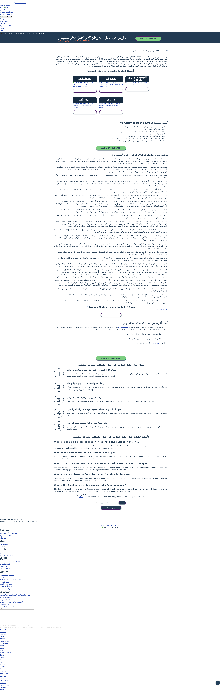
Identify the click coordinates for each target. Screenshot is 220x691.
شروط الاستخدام (5, 597)
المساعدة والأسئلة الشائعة (8, 533)
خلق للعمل (3, 566)
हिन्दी (1, 650)
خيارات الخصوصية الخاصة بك (9, 607)
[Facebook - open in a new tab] (1, 615)
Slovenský (4, 674)
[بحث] (6, 7)
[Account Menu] (6, 17)
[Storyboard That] (20, 3)
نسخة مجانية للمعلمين (7, 575)
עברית (2, 646)
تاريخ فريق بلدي (5, 568)
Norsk (2, 662)
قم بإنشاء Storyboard (148, 38)
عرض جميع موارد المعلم (111, 508)
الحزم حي (3, 577)
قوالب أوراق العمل (6, 586)
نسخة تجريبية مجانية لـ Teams (10, 561)
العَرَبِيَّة (2, 648)
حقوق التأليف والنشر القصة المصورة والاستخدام (15, 595)
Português (4, 643)
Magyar (3, 676)
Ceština (3, 671)
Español (3, 632)
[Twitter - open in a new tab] (1, 621)
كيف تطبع (3, 538)
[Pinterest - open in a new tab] (1, 624)
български (4, 680)
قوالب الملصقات (5, 589)
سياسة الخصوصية (5, 600)
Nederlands (4, 641)
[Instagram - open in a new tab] (1, 618)
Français (3, 634)
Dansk (2, 655)
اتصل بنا (2, 547)
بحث (121, 503)
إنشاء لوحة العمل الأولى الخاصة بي (110, 525)
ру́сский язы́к (5, 653)
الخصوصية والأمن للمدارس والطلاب (11, 602)
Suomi (2, 660)
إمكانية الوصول (5, 604)
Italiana (3, 639)
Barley (81, 497)
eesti (2, 690)
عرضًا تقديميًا (157, 343)
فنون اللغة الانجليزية (21, 33)
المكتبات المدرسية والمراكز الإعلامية (11, 579)
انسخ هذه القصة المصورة (111, 315)
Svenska (3, 657)
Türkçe (2, 664)
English (3, 629)
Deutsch (3, 636)
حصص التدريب (4, 582)
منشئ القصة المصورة (7, 536)
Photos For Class (6, 555)
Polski (2, 667)
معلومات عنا (4, 544)
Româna (3, 669)
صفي (1, 553)
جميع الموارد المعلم (9, 33)
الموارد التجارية (5, 564)
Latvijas (3, 687)
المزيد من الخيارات (162, 309)
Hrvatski (3, 678)
